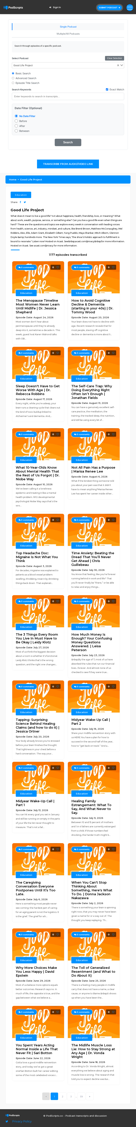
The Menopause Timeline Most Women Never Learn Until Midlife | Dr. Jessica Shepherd (38, 306)
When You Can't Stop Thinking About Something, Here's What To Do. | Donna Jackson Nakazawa (91, 890)
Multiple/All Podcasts (68, 33)
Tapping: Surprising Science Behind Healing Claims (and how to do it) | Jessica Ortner (37, 725)
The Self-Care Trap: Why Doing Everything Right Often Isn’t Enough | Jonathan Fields (91, 392)
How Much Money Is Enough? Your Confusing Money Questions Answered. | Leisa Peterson (91, 642)
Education (21, 194)
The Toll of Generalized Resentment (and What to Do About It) (93, 971)
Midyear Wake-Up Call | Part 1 (35, 803)
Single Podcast (68, 26)
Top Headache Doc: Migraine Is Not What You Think (37, 557)
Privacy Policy (22, 1121)
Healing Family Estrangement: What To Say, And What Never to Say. (91, 807)
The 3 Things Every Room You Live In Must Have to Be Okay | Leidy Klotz (37, 638)
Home (12, 179)
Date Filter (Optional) (28, 108)
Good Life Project (31, 179)
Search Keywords (21, 89)
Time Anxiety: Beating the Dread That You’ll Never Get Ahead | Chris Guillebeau (92, 559)
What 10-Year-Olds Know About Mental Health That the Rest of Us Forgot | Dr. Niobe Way (38, 473)
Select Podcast (20, 58)
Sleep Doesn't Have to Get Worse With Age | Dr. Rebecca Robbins (38, 390)
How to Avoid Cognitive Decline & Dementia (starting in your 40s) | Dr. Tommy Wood (92, 306)
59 (81, 1096)
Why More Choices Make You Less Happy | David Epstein (36, 971)
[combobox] (68, 65)
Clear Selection (114, 58)
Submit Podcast (108, 8)
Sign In (57, 7)
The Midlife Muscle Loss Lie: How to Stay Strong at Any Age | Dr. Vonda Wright (93, 1051)
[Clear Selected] (118, 65)
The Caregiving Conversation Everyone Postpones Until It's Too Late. (35, 888)
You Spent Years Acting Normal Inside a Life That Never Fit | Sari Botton (37, 1049)
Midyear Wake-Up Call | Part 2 (90, 722)
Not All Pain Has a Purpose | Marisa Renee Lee (93, 469)
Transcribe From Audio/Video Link (68, 164)
